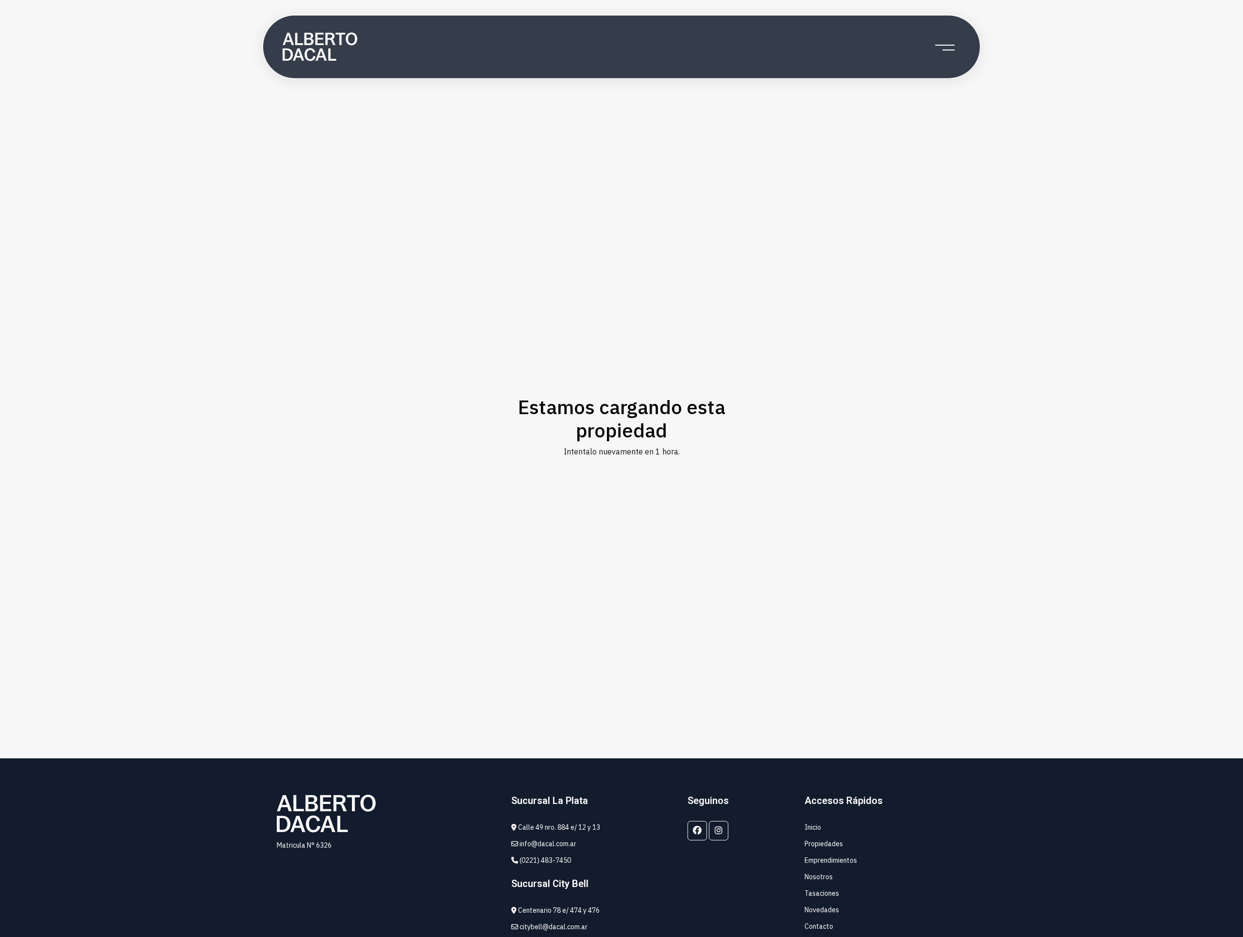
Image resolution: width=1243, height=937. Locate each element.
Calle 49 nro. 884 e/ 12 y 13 (558, 827)
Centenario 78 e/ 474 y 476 (558, 910)
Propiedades (824, 843)
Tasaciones (822, 893)
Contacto (819, 926)
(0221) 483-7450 (544, 860)
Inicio (813, 827)
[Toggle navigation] (944, 47)
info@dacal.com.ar (547, 843)
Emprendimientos (831, 860)
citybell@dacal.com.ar (553, 926)
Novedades (822, 909)
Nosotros (819, 876)
